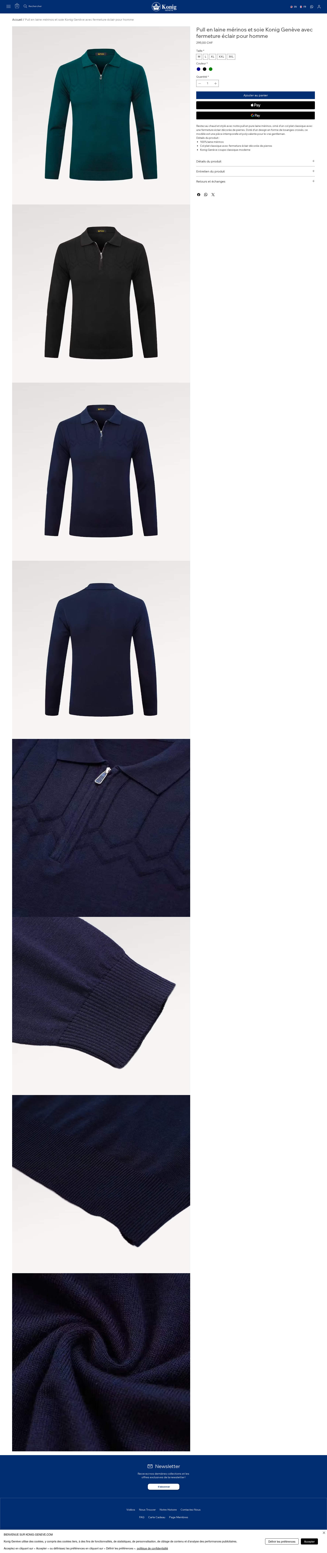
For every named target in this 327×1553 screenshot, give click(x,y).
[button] (17, 5)
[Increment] (215, 83)
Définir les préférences (281, 1541)
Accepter (309, 1541)
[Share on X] (213, 194)
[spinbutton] (207, 83)
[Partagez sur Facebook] (198, 194)
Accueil (17, 19)
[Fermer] (324, 1533)
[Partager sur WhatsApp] (206, 194)
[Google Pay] (255, 115)
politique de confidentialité (152, 1548)
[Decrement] (199, 83)
